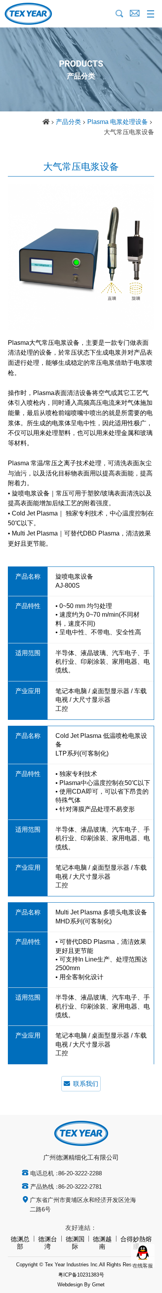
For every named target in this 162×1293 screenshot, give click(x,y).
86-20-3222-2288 (80, 1174)
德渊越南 (102, 1243)
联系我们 (85, 1083)
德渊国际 (75, 1243)
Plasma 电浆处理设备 (117, 122)
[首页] (46, 122)
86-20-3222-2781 (80, 1187)
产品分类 (68, 122)
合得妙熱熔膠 (136, 1243)
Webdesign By (73, 1285)
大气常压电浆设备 (129, 132)
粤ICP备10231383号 (81, 1275)
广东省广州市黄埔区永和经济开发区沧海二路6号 (83, 1205)
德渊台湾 (47, 1243)
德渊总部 (20, 1243)
